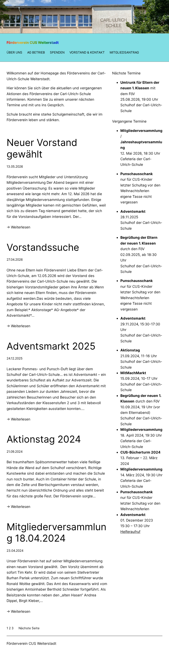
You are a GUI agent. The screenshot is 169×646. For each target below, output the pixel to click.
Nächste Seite (29, 628)
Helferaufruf (130, 531)
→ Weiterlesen (18, 227)
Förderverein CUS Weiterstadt (33, 42)
